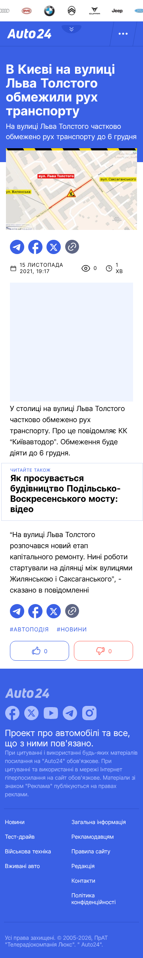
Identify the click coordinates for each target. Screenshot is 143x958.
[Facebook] (12, 713)
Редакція (83, 866)
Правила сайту (91, 851)
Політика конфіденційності (94, 899)
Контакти (83, 881)
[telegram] (17, 247)
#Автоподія (29, 629)
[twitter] (53, 247)
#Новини (72, 629)
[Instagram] (89, 713)
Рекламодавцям (93, 837)
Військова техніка (28, 851)
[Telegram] (70, 713)
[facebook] (35, 247)
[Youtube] (51, 713)
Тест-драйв (20, 837)
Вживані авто (22, 866)
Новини (15, 822)
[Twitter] (31, 713)
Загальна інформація (99, 822)
